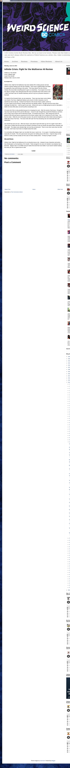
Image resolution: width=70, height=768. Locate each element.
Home (6, 61)
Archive (15, 61)
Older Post (60, 189)
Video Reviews (46, 61)
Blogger (53, 760)
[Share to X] (20, 154)
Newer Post (7, 189)
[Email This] (18, 154)
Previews (34, 61)
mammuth (42, 760)
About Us (58, 61)
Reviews (24, 61)
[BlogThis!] (19, 154)
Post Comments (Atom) (17, 192)
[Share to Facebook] (21, 154)
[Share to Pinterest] (22, 154)
